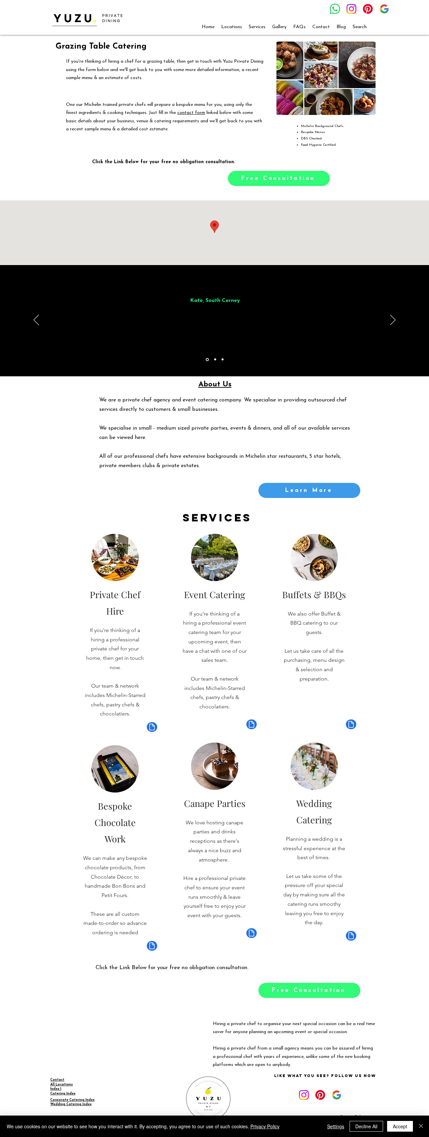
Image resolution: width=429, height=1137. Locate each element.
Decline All (366, 1126)
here (140, 437)
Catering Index (62, 1093)
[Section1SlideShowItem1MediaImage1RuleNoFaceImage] (207, 359)
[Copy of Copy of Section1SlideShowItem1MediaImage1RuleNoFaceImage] (223, 360)
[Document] (152, 727)
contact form (191, 112)
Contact (57, 1080)
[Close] (421, 1126)
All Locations (61, 1084)
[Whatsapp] (335, 8)
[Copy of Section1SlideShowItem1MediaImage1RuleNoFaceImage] (215, 360)
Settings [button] (335, 1126)
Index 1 (55, 1089)
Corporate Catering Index (72, 1100)
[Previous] (36, 320)
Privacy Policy (265, 1126)
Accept (400, 1126)
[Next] (392, 320)
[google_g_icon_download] (384, 8)
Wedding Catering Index (70, 1104)
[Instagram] (351, 8)
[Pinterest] (367, 8)
